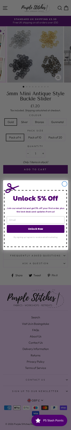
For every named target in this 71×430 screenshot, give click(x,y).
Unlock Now (35, 229)
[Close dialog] (64, 183)
